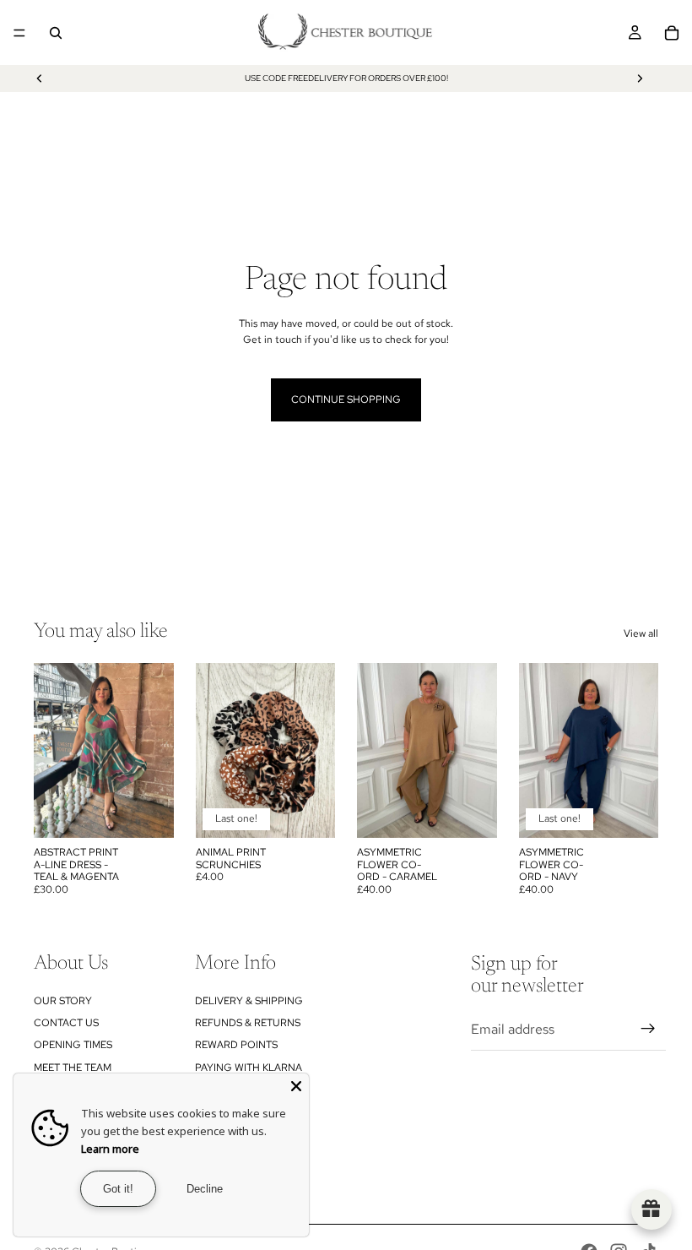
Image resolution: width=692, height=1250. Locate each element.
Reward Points (236, 1045)
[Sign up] (648, 1028)
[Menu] (19, 33)
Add (162, 811)
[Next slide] (639, 78)
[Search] (55, 33)
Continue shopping (346, 399)
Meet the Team (72, 1067)
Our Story (63, 1001)
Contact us (66, 1023)
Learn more (110, 1148)
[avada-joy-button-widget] (651, 1209)
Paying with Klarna (248, 1067)
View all (641, 633)
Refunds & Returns (247, 1023)
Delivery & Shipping (249, 1001)
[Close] (296, 1086)
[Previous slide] (39, 78)
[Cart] (671, 33)
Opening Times (73, 1045)
